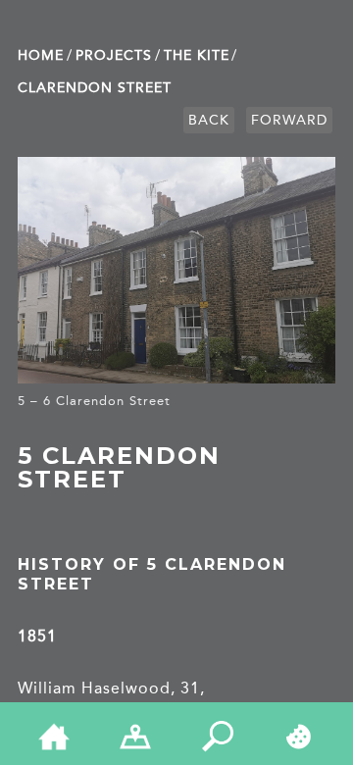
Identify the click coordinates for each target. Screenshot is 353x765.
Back (208, 120)
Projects (114, 55)
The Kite (196, 55)
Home (41, 55)
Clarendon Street (95, 87)
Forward (289, 120)
